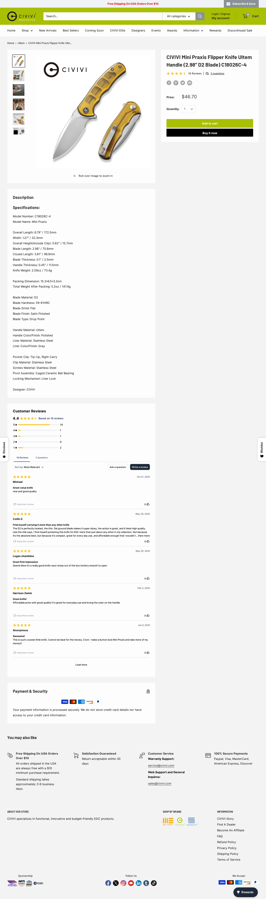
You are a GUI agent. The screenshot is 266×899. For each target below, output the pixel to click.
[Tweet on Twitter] (182, 83)
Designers (138, 30)
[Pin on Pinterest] (175, 83)
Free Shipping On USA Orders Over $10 (133, 3)
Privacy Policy (227, 848)
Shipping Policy (227, 854)
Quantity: (173, 109)
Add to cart (210, 123)
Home (11, 30)
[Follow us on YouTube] (131, 883)
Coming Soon (94, 30)
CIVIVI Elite (117, 30)
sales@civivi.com (159, 783)
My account (221, 18)
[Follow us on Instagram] (123, 883)
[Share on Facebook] (169, 83)
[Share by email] (189, 83)
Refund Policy (226, 842)
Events (156, 30)
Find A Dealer (226, 824)
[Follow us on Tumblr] (146, 883)
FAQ (220, 836)
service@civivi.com (161, 765)
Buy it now (209, 133)
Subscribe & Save (244, 3)
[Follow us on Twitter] (116, 883)
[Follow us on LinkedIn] (139, 883)
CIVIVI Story (225, 818)
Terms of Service (228, 859)
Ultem (21, 43)
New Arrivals (47, 30)
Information (191, 30)
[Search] (199, 16)
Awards (172, 30)
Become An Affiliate (230, 830)
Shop (25, 30)
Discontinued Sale (240, 30)
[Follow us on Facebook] (108, 883)
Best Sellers (71, 30)
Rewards (215, 30)
